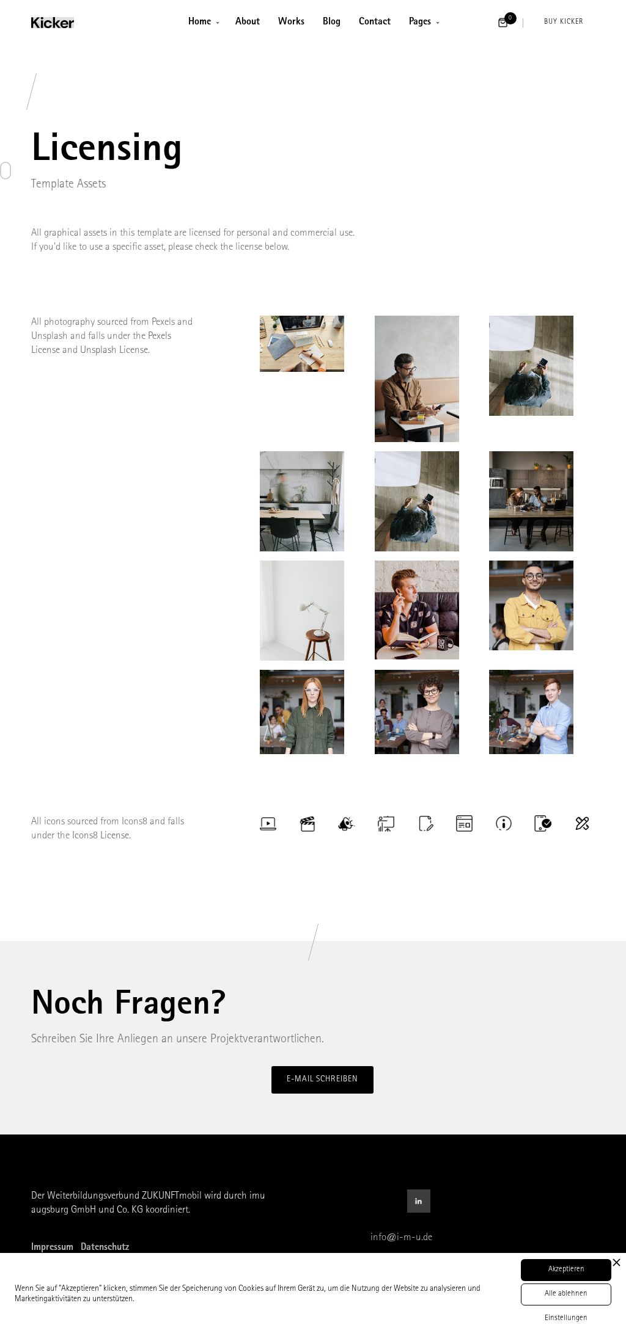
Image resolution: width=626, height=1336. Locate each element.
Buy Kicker (563, 22)
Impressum (52, 1248)
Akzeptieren (566, 1270)
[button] (202, 22)
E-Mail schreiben (322, 1079)
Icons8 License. (101, 836)
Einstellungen (566, 1319)
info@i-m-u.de (401, 1238)
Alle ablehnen (566, 1294)
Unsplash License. (115, 351)
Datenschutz (105, 1248)
